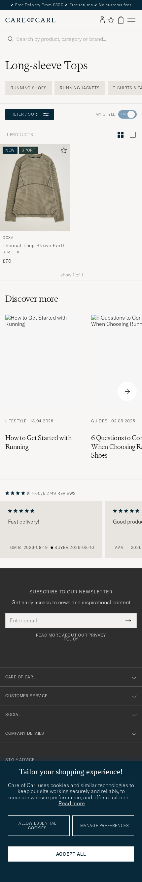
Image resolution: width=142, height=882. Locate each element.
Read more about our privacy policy (71, 637)
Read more (71, 803)
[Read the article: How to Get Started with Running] (43, 392)
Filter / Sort (25, 114)
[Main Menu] (131, 20)
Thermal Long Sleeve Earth (34, 245)
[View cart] (120, 20)
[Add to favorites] (62, 151)
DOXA (8, 237)
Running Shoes (29, 87)
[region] (71, 529)
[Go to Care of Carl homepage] (30, 20)
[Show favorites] (110, 20)
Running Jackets (80, 87)
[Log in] (102, 20)
